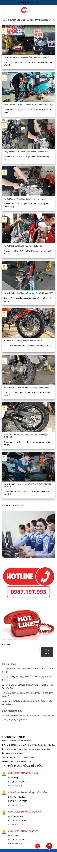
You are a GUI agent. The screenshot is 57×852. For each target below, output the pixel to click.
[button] (4, 10)
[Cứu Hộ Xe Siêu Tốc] (28, 10)
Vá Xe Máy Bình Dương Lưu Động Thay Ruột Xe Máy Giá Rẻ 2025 (27, 485)
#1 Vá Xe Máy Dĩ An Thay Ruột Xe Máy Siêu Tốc (23, 340)
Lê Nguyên (7, 715)
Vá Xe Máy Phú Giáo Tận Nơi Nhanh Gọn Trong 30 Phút (27, 387)
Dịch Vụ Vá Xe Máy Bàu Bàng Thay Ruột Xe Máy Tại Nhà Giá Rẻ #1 (27, 436)
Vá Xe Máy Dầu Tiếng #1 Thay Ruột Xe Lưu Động (24, 246)
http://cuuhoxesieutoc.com (21, 761)
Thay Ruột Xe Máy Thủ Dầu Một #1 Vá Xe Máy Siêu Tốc (27, 57)
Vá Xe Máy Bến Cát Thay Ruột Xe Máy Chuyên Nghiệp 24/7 (28, 293)
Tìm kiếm (6, 644)
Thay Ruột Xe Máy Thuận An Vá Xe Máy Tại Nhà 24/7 (26, 152)
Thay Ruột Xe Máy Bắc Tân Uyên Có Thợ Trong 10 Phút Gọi (28, 104)
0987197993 (21, 782)
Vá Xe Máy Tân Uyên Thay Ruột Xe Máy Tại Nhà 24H (25, 199)
